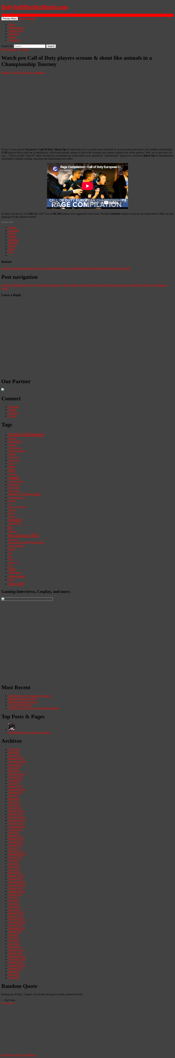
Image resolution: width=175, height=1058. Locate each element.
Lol (19, 49)
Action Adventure (11, 268)
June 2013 (13, 863)
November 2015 (17, 820)
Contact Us (14, 40)
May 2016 (13, 801)
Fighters (12, 466)
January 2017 (15, 786)
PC (89, 268)
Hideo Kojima (14, 484)
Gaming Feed (15, 30)
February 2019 (16, 758)
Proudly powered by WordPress (18, 1055)
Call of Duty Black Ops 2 (59, 268)
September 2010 (17, 965)
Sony (11, 559)
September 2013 (17, 854)
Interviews (13, 33)
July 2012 (13, 897)
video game (14, 572)
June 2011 (13, 937)
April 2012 (14, 906)
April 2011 (14, 943)
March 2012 (14, 909)
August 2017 (15, 780)
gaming (13, 478)
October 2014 (15, 841)
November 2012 (17, 885)
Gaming (11, 49)
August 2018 (15, 764)
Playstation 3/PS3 (100, 268)
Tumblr (12, 416)
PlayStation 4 (13, 539)
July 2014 (13, 848)
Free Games (12, 474)
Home (11, 24)
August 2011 (15, 931)
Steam (10, 565)
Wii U (11, 579)
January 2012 (15, 915)
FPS (3, 49)
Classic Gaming (16, 450)
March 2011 (14, 946)
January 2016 (15, 814)
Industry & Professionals (24, 494)
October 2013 (15, 851)
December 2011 (16, 919)
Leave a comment (35, 72)
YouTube (13, 412)
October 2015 (15, 823)
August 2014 (15, 845)
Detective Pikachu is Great (22, 702)
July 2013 (13, 860)
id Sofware (14, 487)
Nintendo (15, 520)
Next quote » (8, 1003)
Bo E (22, 72)
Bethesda (12, 439)
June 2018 (13, 767)
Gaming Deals (16, 27)
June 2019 (13, 749)
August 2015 (15, 829)
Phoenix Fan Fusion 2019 (22, 698)
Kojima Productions (16, 498)
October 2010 (15, 962)
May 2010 (13, 974)
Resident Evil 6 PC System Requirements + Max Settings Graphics (44, 285)
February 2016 (16, 811)
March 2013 (14, 872)
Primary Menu (10, 18)
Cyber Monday (14, 460)
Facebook (13, 406)
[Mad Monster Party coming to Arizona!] (11, 729)
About (11, 36)
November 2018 (17, 761)
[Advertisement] (87, 657)
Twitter (12, 409)
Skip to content (27, 18)
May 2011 (13, 940)
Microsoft (12, 510)
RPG (11, 549)
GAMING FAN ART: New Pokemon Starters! (33, 708)
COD (76, 268)
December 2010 (16, 956)
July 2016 (13, 795)
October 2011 (15, 925)
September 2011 (17, 928)
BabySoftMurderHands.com (34, 7)
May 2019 (13, 752)
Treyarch (114, 268)
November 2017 (17, 774)
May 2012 (13, 903)
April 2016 (14, 804)
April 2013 (14, 869)
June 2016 (13, 798)
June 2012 (13, 900)
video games (17, 576)
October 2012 (15, 888)
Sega (10, 556)
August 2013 (15, 857)
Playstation (12, 531)
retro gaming (16, 545)
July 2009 (13, 977)
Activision (26, 268)
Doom (11, 463)
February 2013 (16, 875)
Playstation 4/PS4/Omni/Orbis (26, 542)
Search (5, 15)
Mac (10, 504)
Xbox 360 (124, 268)
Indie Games (14, 490)
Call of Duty (38, 268)
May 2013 (13, 866)
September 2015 (17, 826)
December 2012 (16, 882)
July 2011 (13, 934)
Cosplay (12, 454)
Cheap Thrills (14, 448)
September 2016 (17, 789)
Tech (11, 569)
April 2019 (14, 755)
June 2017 (13, 783)
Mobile (11, 513)
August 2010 (15, 968)
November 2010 (17, 959)
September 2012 (17, 891)
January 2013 (15, 878)
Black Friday (15, 441)
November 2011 (17, 922)
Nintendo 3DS (14, 523)
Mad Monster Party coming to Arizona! (29, 695)
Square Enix (13, 562)
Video (26, 49)
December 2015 (16, 817)
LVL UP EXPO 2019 (20, 705)
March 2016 (14, 807)
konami (12, 500)
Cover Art (13, 457)
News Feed (12, 516)
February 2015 (16, 838)
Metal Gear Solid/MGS (17, 507)
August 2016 (15, 792)
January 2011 (15, 953)
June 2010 (13, 971)
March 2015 (14, 835)
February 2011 (16, 949)
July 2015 (13, 832)
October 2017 (15, 777)
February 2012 (16, 912)
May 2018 (13, 770)
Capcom (12, 445)
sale (10, 553)
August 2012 (15, 894)
